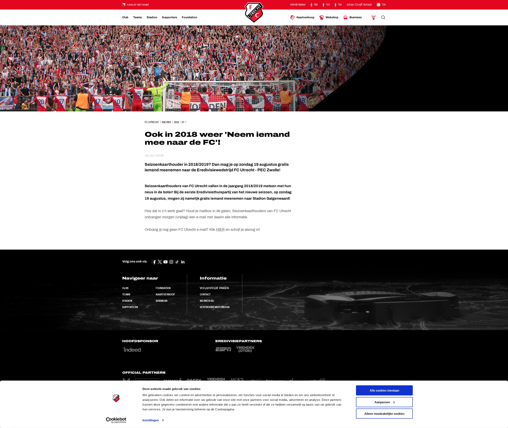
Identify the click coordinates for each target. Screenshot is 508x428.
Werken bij (207, 301)
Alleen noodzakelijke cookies (384, 413)
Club (125, 288)
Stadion (127, 301)
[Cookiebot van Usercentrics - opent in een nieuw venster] (116, 420)
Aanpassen (382, 402)
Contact (205, 294)
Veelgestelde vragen (214, 288)
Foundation (163, 288)
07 (183, 122)
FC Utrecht (152, 122)
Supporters (130, 307)
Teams (126, 294)
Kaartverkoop (165, 294)
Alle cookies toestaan (384, 390)
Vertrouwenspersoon (214, 307)
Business (161, 301)
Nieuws (166, 122)
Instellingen (150, 420)
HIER (220, 230)
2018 (176, 122)
